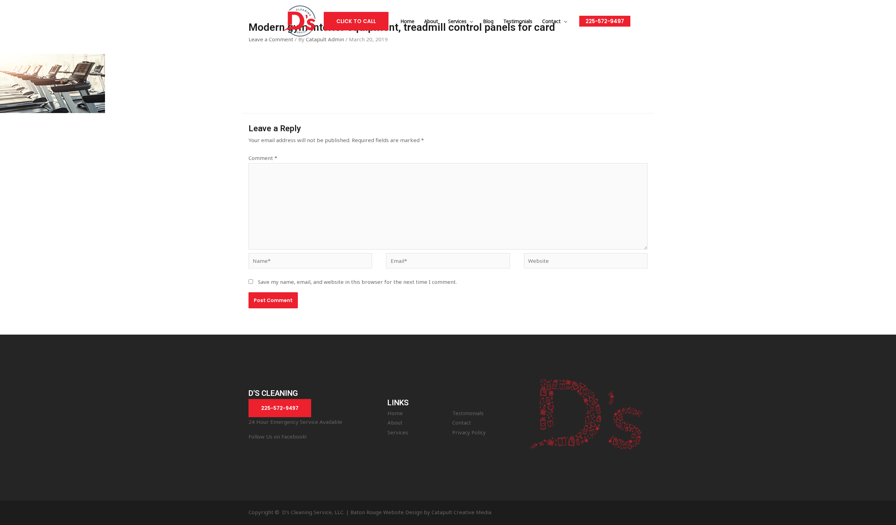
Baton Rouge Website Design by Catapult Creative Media (420, 512)
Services (397, 432)
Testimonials (468, 413)
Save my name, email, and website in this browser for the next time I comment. (357, 281)
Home (395, 413)
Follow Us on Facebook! (277, 436)
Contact (461, 422)
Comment (262, 157)
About (394, 422)
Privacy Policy (469, 432)
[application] (470, 21)
